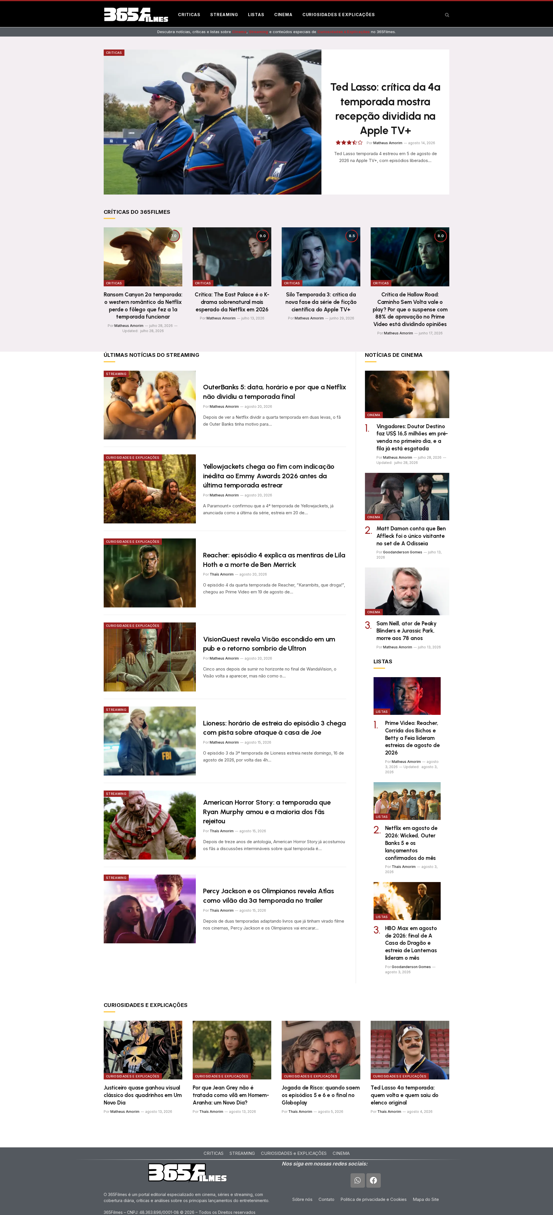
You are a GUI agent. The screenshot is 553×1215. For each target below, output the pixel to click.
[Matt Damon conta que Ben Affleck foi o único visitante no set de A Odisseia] (407, 496)
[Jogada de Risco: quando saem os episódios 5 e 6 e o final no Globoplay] (321, 1050)
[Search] (446, 14)
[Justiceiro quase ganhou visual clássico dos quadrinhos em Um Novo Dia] (143, 1050)
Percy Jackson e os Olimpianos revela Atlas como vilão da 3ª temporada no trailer (268, 895)
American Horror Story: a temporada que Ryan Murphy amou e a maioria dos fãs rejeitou (267, 811)
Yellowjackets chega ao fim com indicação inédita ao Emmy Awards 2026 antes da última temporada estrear (268, 475)
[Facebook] (373, 1180)
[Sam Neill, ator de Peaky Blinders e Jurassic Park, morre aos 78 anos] (407, 591)
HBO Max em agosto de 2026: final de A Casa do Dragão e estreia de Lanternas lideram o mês (411, 943)
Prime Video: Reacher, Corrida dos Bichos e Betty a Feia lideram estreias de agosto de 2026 (412, 738)
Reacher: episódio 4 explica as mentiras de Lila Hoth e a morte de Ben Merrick (274, 560)
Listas (256, 14)
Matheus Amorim (387, 143)
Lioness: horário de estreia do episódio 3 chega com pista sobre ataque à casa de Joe (274, 728)
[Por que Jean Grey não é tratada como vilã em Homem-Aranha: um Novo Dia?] (232, 1050)
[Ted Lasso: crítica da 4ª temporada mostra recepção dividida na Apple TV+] (212, 122)
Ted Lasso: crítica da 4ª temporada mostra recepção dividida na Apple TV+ (385, 109)
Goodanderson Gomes (402, 552)
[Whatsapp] (358, 1180)
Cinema (283, 14)
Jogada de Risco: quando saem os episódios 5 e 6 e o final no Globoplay (321, 1095)
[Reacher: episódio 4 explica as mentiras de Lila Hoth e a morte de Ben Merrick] (150, 573)
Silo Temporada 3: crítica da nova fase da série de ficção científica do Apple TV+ (321, 302)
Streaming (224, 14)
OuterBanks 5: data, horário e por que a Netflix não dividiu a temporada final (274, 392)
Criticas (189, 14)
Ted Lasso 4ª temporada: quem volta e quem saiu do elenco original (404, 1095)
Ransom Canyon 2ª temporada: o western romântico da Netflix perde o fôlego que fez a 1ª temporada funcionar (143, 305)
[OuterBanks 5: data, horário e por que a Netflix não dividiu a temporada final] (150, 405)
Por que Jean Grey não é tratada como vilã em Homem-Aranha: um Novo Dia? (231, 1095)
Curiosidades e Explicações (338, 14)
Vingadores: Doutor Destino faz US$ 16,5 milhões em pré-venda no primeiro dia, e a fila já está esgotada (412, 437)
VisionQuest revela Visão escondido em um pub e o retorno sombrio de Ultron (269, 644)
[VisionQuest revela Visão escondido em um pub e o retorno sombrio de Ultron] (150, 657)
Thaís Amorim (222, 574)
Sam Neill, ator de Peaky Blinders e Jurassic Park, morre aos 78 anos (406, 631)
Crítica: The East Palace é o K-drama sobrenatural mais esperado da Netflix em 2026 (232, 302)
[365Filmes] (136, 14)
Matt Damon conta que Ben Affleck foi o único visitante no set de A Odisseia (411, 536)
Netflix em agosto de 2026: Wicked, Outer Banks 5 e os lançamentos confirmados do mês (411, 843)
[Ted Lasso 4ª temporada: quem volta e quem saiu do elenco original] (410, 1050)
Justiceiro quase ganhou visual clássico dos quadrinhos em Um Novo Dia (143, 1095)
